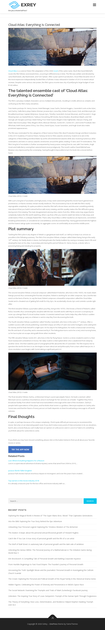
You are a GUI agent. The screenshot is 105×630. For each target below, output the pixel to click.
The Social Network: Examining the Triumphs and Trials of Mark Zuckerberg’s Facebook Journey (48, 590)
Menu (94, 5)
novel (56, 71)
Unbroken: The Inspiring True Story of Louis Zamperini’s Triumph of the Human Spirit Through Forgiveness (52, 596)
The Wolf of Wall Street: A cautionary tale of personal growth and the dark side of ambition (46, 544)
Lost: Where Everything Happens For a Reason (26, 460)
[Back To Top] (52, 618)
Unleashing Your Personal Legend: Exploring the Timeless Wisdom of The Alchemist (43, 527)
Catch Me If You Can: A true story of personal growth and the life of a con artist (41, 538)
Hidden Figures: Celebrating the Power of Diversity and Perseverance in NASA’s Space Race (46, 584)
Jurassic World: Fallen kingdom (20, 470)
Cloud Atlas (12, 71)
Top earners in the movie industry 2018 (23, 481)
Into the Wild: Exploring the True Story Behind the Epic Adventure (35, 521)
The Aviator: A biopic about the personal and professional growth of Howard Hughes (43, 533)
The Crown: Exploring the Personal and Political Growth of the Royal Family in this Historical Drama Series (52, 579)
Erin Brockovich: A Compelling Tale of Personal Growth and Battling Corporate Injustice (44, 558)
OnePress (53, 624)
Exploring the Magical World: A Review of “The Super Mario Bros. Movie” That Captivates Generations (50, 515)
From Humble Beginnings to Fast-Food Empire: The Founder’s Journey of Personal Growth (45, 564)
